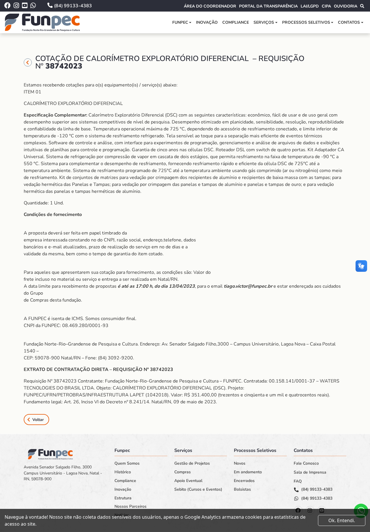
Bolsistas (242, 489)
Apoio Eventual (188, 480)
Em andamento (248, 472)
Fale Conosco (306, 463)
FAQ (298, 481)
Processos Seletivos (306, 22)
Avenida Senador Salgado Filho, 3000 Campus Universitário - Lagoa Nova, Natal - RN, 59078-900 (63, 473)
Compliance (235, 22)
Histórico (122, 472)
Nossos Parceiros (130, 506)
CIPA (326, 6)
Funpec (180, 22)
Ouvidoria (345, 6)
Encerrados (244, 480)
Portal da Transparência (268, 6)
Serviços (264, 22)
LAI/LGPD (310, 6)
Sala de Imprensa (310, 472)
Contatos (349, 22)
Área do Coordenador (210, 6)
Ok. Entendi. (341, 520)
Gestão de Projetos (192, 463)
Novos (239, 463)
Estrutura (123, 498)
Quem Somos (127, 463)
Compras (182, 472)
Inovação (207, 22)
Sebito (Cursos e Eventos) (198, 489)
